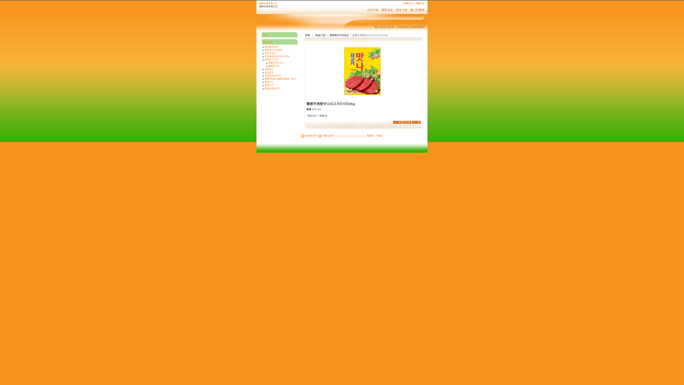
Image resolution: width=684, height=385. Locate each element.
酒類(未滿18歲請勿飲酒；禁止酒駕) (280, 79)
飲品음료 (269, 72)
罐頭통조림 (273, 66)
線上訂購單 (417, 9)
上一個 (397, 122)
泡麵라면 (269, 69)
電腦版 (370, 136)
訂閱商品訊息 (328, 136)
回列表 (406, 122)
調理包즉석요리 (276, 63)
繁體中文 (408, 3)
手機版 (379, 136)
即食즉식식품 (271, 59)
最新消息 (387, 9)
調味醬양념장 (271, 47)
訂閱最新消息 (310, 136)
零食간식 (269, 82)
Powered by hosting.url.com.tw (351, 136)
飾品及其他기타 (273, 88)
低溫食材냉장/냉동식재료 (277, 56)
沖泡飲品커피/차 (273, 76)
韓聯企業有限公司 (268, 3)
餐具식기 (269, 85)
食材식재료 (270, 53)
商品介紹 (401, 9)
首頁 (307, 35)
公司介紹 (373, 9)
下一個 (416, 122)
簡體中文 (420, 3)
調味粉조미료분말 (339, 35)
